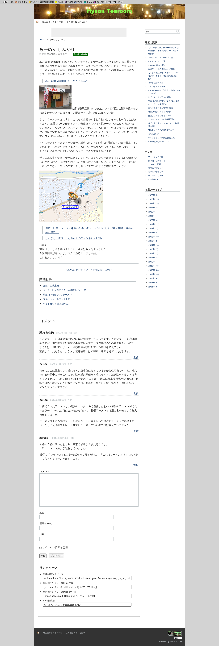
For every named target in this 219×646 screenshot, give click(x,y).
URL (42, 534)
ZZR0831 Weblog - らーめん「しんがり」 (69, 81)
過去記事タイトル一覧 (52, 21)
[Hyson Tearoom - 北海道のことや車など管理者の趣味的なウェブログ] (41, 2)
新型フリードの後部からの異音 (161, 69)
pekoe (43, 364)
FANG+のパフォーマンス (158, 141)
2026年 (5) (153, 194)
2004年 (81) (153, 286)
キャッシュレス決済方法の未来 (161, 137)
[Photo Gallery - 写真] (66, 2)
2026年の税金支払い (157, 65)
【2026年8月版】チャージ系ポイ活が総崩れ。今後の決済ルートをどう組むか (163, 50)
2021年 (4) (153, 215)
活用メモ (35, 2)
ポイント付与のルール (157, 86)
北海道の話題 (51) (156, 167)
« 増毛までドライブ (76, 269)
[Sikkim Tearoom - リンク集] (94, 2)
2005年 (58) (153, 282)
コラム (89, 2)
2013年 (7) (153, 249)
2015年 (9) (153, 240)
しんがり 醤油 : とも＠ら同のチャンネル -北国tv (73, 238)
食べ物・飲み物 (80, 54)
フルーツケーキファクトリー (57, 299)
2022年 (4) (153, 211)
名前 (42, 513)
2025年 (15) (153, 199)
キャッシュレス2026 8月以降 (160, 57)
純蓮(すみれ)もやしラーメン (57, 294)
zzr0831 (44, 438)
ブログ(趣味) (48, 2)
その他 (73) (153, 179)
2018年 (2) (153, 228)
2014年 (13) (153, 244)
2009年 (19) (153, 265)
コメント (44, 471)
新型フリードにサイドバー (159, 115)
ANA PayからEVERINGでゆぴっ (162, 130)
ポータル (10, 2)
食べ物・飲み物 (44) (156, 160)
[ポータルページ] (5, 2)
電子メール (45, 523)
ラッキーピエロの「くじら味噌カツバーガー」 (66, 290)
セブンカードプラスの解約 (159, 97)
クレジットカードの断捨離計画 (161, 119)
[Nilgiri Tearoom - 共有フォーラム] (56, 2)
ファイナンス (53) (156, 157)
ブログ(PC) (23, 2)
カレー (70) (156, 164)
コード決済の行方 (155, 82)
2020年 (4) (153, 219)
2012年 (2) (153, 253)
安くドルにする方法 (156, 61)
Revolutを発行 (154, 134)
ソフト (80, 2)
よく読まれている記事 (77, 21)
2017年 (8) (153, 232)
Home (42, 39)
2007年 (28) (153, 274)
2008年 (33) (153, 269)
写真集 (70, 2)
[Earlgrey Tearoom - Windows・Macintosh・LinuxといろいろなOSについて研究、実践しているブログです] (16, 2)
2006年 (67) (153, 278)
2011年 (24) (153, 257)
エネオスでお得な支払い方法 (160, 108)
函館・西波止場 (51, 285)
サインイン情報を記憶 (55, 547)
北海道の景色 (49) (156, 171)
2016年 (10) (153, 236)
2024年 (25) (153, 203)
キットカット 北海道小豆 (55, 303)
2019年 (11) (153, 224)
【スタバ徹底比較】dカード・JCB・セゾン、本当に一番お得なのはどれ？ (164, 75)
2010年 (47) (153, 261)
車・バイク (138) (155, 175)
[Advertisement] (88, 32)
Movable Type (176, 641)
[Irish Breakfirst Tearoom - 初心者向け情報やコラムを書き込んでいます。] (85, 2)
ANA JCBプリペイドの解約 (159, 111)
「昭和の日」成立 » (101, 269)
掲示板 (60, 2)
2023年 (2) (153, 207)
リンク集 (100, 2)
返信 (136, 357)
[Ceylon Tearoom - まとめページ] (30, 2)
